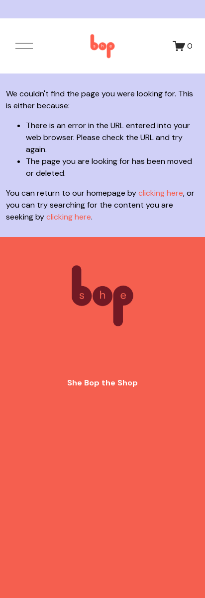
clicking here (160, 193)
